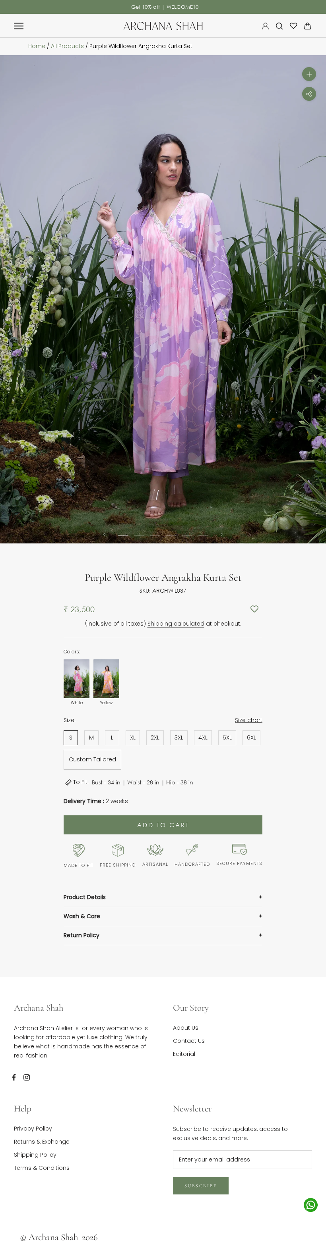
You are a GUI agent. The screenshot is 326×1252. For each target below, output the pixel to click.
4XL (203, 738)
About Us (185, 1028)
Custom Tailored (92, 759)
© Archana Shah (59, 1237)
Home (36, 46)
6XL (251, 738)
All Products (67, 46)
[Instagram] (26, 1077)
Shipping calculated (175, 624)
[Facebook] (14, 1077)
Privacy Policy (33, 1129)
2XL (155, 738)
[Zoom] (309, 74)
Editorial (184, 1054)
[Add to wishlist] (254, 609)
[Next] (221, 534)
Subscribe (200, 1185)
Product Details (85, 897)
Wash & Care (82, 916)
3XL (179, 738)
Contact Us (189, 1041)
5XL (227, 738)
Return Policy (81, 935)
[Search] (279, 26)
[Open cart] (307, 26)
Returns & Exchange (42, 1142)
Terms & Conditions (42, 1168)
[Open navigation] (18, 26)
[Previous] (104, 534)
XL (133, 738)
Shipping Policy (35, 1155)
